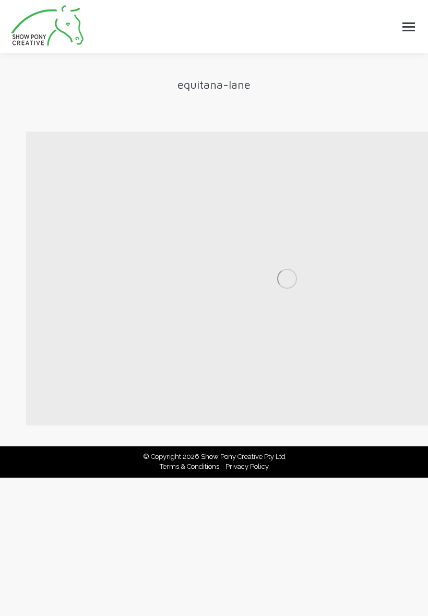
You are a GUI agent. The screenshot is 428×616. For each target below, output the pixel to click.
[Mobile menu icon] (409, 27)
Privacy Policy (247, 466)
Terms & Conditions (189, 466)
